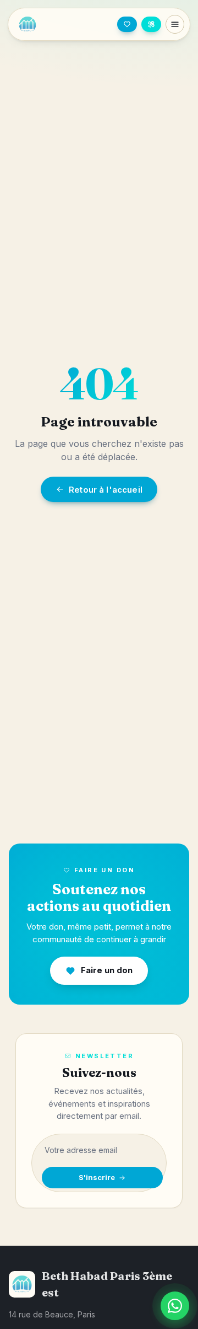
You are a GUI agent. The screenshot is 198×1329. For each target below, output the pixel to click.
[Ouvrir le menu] (175, 24)
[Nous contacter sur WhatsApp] (175, 1305)
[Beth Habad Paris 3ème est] (46, 24)
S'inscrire (97, 1177)
